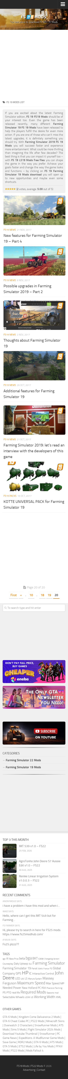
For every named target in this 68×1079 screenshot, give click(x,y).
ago (4, 959)
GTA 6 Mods (10, 1017)
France (46, 969)
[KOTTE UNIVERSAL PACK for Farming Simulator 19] (34, 476)
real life (16, 992)
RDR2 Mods (25, 1042)
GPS (18, 973)
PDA (43, 987)
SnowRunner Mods (46, 1025)
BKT (35, 958)
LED (17, 978)
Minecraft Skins (55, 1021)
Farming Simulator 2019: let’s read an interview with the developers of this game (34, 451)
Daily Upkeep (21, 963)
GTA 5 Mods (10, 1046)
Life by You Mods (44, 1046)
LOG (22, 979)
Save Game (9, 1042)
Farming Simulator (49, 963)
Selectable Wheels (13, 997)
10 (31, 595)
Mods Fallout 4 (34, 1050)
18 (42, 595)
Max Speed (53, 983)
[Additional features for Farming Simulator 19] (34, 365)
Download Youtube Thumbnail (20, 1033)
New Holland (29, 987)
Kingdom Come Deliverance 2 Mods (39, 1017)
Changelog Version (51, 959)
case (41, 958)
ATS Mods (56, 1042)
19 (49, 595)
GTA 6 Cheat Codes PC (16, 1021)
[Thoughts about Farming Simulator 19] (34, 315)
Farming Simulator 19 (17, 968)
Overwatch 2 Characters (18, 1025)
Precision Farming (54, 988)
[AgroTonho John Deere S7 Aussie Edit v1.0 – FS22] (10, 866)
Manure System (35, 979)
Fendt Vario (37, 968)
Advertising (29, 1069)
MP (62, 983)
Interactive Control (43, 973)
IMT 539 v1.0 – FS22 (32, 846)
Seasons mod (52, 993)
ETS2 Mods (25, 1046)
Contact (41, 1069)
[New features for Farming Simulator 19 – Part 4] (34, 210)
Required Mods (33, 992)
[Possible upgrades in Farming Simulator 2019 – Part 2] (34, 261)
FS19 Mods (23, 1066)
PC (39, 987)
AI (7, 958)
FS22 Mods (37, 1021)
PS (4, 992)
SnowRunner (47, 1033)
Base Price (13, 959)
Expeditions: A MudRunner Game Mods (41, 1038)
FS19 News (9, 229)
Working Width (44, 997)
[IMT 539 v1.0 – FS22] (10, 851)
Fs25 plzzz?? (11, 944)
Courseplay (8, 963)
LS (26, 978)
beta (22, 958)
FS (51, 968)
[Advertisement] (34, 64)
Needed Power (12, 987)
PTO (8, 992)
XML (58, 997)
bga (29, 958)
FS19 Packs (9, 495)
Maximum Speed (31, 983)
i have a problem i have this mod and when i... (31, 905)
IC (30, 973)
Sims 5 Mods (18, 1029)
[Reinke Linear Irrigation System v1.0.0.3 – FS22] (10, 881)
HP (25, 973)
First (13, 595)
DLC (30, 964)
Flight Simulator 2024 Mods (44, 1029)
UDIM (27, 997)
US (32, 997)
